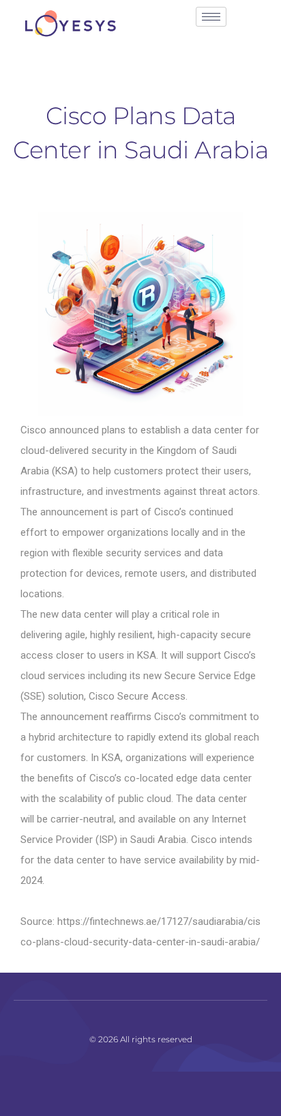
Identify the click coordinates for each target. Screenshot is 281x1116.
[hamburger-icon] (211, 17)
